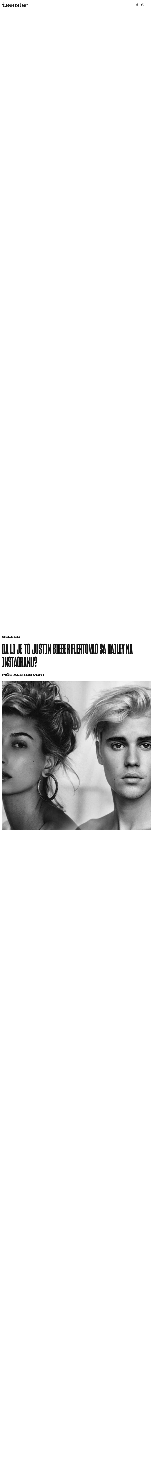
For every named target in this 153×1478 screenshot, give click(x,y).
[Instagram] (142, 5)
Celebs (11, 637)
